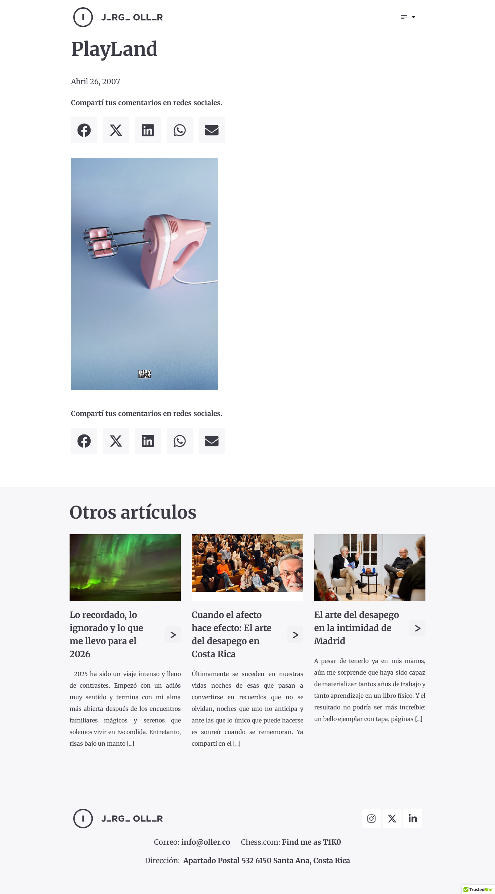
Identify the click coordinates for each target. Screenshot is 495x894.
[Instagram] (371, 818)
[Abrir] (413, 17)
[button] (84, 130)
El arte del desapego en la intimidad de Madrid (356, 628)
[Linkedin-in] (412, 818)
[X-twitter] (392, 818)
